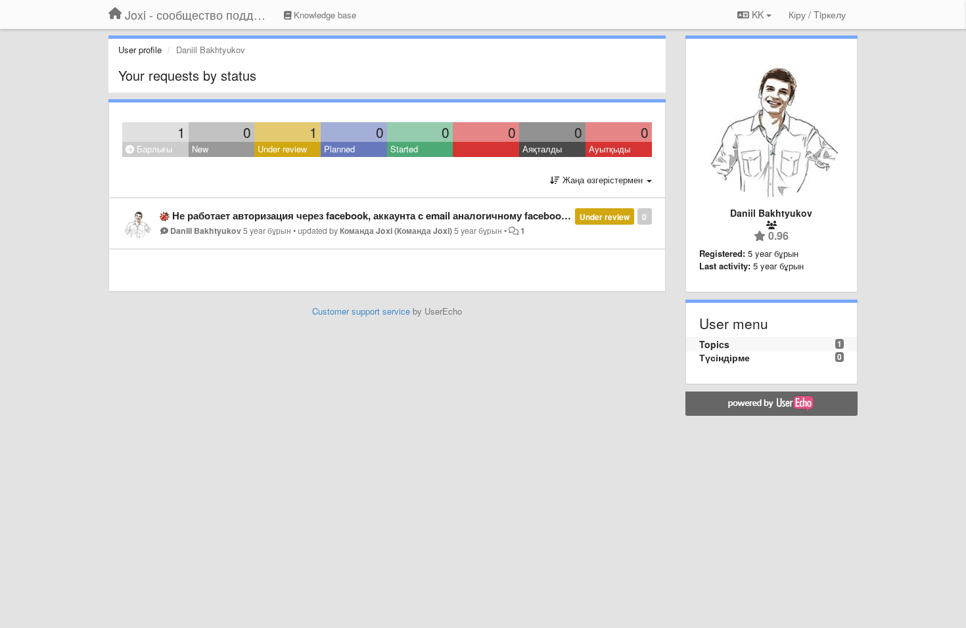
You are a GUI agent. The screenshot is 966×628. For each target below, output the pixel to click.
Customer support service (361, 311)
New (200, 149)
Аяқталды (542, 149)
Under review (282, 149)
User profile (140, 49)
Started (404, 149)
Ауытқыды (609, 149)
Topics (714, 344)
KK (757, 14)
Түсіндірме (724, 357)
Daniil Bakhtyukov (205, 230)
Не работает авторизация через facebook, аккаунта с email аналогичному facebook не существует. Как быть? (432, 215)
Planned (339, 149)
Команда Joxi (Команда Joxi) (396, 230)
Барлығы (153, 149)
